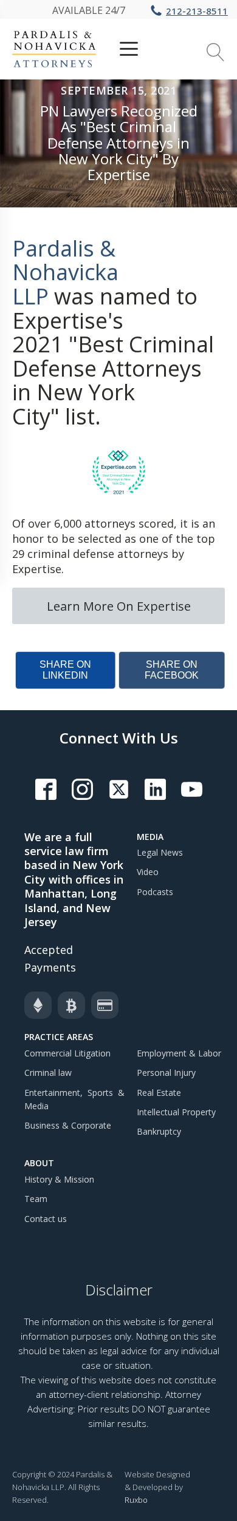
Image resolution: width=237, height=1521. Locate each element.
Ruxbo (136, 1499)
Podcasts (155, 892)
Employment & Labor (179, 1053)
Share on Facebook (172, 669)
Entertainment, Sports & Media (74, 1099)
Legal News (160, 852)
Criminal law (48, 1072)
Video (148, 872)
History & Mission (59, 1179)
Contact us (45, 1218)
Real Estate (159, 1092)
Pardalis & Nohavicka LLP (65, 272)
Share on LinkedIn (65, 669)
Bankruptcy (159, 1131)
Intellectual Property (176, 1112)
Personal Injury (166, 1072)
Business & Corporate (67, 1125)
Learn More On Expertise (119, 605)
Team (35, 1198)
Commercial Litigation (67, 1053)
